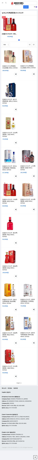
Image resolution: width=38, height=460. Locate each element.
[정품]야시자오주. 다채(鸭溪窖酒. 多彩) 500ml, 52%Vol (10, 34)
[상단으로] (35, 457)
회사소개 (4, 388)
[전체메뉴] (2, 3)
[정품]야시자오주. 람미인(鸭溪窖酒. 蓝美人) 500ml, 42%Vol (9, 101)
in (21, 3)
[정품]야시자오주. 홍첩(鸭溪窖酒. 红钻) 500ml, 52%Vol (9, 267)
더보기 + (19, 383)
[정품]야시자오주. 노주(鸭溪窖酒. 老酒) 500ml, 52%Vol (27, 167)
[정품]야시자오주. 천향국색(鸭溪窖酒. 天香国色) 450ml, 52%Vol (27, 301)
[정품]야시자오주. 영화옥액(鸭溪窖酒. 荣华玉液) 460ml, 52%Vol (27, 334)
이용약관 (15, 388)
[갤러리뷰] (34, 44)
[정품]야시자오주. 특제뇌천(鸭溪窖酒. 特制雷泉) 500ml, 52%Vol (9, 168)
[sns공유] (16, 74)
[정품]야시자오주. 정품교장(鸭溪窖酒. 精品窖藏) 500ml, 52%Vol (9, 301)
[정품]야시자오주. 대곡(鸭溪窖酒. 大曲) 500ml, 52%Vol (9, 368)
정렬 (4, 44)
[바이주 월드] (17, 3)
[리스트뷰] (29, 44)
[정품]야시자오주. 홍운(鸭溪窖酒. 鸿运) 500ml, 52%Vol (9, 234)
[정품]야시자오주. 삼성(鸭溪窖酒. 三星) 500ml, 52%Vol (9, 134)
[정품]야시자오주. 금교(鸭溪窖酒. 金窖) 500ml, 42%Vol (27, 201)
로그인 (26, 7)
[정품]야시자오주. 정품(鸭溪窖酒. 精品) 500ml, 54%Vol (9, 334)
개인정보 (10, 388)
